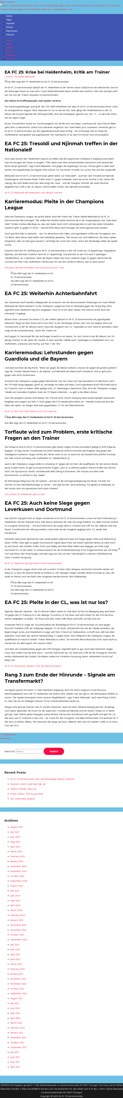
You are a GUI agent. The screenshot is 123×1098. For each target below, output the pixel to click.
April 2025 (15, 846)
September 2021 (18, 1047)
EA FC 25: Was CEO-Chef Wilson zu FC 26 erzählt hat (31, 411)
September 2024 (18, 880)
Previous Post (8, 734)
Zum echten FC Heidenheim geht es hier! (25, 494)
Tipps (9, 19)
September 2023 (18, 939)
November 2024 (18, 871)
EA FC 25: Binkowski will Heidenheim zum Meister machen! (33, 192)
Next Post (6, 738)
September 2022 (18, 993)
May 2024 (15, 900)
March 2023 (16, 963)
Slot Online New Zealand (22, 798)
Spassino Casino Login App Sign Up (28, 783)
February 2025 (17, 856)
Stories (9, 26)
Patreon (10, 34)
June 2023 (15, 949)
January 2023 (16, 973)
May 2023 (15, 954)
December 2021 (18, 1037)
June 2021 (15, 1057)
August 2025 (16, 826)
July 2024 (14, 890)
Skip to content (7, 1)
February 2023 (17, 968)
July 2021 (14, 1052)
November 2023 (18, 929)
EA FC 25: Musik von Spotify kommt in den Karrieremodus (33, 563)
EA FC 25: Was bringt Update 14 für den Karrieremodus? (33, 665)
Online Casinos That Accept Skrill (26, 793)
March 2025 (16, 851)
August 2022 (16, 998)
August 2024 (16, 885)
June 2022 (15, 1008)
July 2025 (14, 831)
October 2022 (17, 988)
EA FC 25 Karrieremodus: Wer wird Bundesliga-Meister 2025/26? (42, 778)
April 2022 (15, 1017)
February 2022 (17, 1027)
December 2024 (18, 866)
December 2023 (18, 924)
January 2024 (16, 919)
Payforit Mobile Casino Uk (23, 788)
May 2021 (15, 1061)
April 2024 (15, 905)
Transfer (10, 23)
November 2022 (18, 983)
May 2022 (15, 1013)
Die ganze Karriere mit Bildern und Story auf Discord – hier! (34, 267)
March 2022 (16, 1022)
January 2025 (16, 861)
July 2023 (14, 944)
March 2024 (16, 910)
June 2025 (15, 836)
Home (9, 15)
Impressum (11, 30)
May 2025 (15, 841)
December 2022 (18, 978)
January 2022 (16, 1032)
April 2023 (15, 959)
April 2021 (15, 1066)
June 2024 (15, 895)
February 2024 (17, 915)
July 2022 (14, 1003)
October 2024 (17, 875)
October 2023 (17, 934)
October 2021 (17, 1042)
